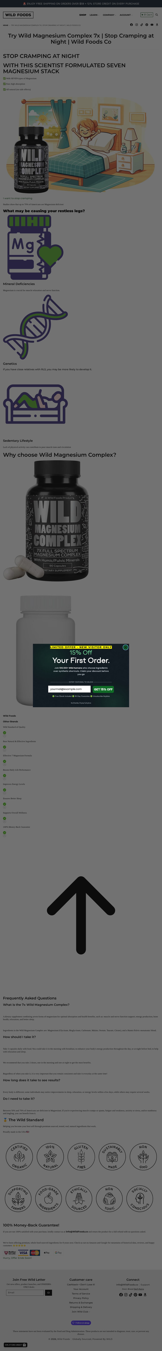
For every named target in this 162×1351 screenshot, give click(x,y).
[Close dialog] (125, 647)
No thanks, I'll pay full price (81, 703)
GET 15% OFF (103, 689)
